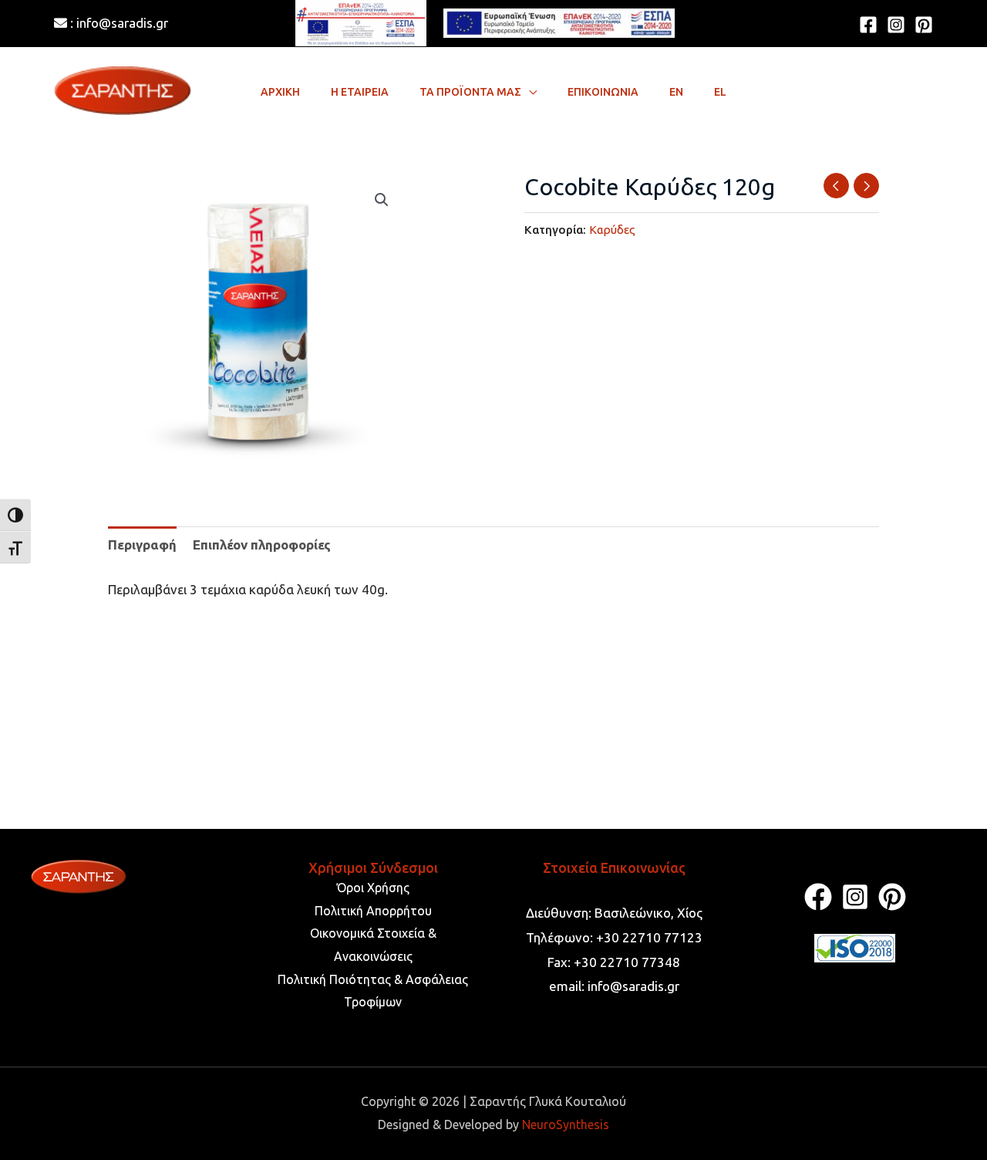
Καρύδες (612, 229)
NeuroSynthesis (565, 1124)
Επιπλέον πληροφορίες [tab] (262, 544)
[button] (529, 92)
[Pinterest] (924, 24)
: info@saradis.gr (117, 22)
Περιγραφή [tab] (142, 544)
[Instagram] (896, 24)
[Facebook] (868, 24)
